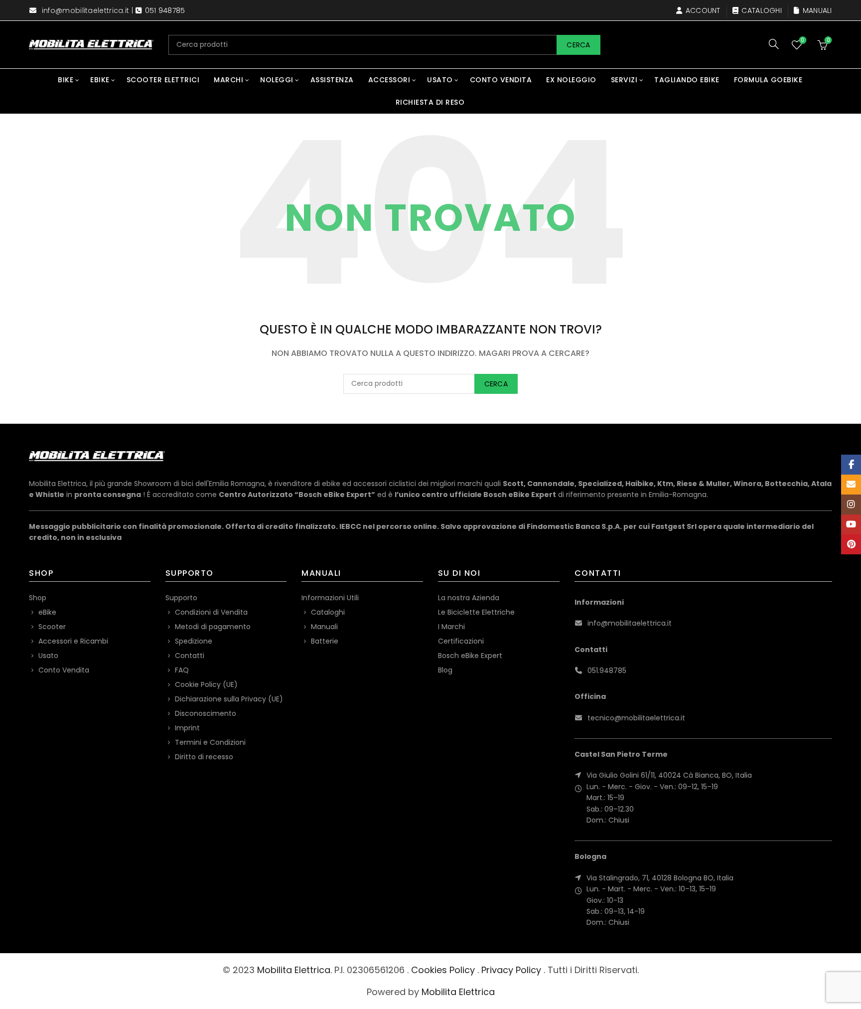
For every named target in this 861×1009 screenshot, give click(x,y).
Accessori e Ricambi (73, 641)
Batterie (324, 641)
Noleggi (276, 80)
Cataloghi (761, 10)
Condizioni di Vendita (211, 612)
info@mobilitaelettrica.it (86, 10)
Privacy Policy (511, 970)
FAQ (182, 670)
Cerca (578, 45)
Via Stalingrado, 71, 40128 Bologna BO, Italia (659, 878)
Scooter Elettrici (163, 80)
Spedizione (193, 641)
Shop (37, 598)
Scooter (52, 627)
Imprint (187, 728)
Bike (65, 80)
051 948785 (165, 10)
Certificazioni (461, 641)
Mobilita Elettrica (293, 970)
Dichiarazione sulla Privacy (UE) (229, 699)
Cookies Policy (443, 970)
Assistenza (332, 80)
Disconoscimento (205, 713)
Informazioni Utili (330, 598)
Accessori (389, 80)
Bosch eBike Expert (470, 656)
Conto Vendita (501, 80)
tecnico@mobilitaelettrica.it (636, 718)
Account (703, 10)
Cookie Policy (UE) (206, 684)
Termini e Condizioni (210, 742)
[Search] (774, 43)
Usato (440, 80)
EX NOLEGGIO (571, 80)
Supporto (181, 598)
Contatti (189, 656)
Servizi (624, 80)
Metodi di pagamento (213, 627)
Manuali (817, 10)
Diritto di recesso (204, 757)
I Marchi (451, 627)
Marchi (228, 80)
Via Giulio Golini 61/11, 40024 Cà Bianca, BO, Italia (669, 775)
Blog (445, 670)
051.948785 (606, 670)
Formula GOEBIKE (768, 80)
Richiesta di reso (430, 102)
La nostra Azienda (468, 598)
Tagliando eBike (686, 80)
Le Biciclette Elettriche (476, 612)
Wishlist (802, 40)
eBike (100, 80)
